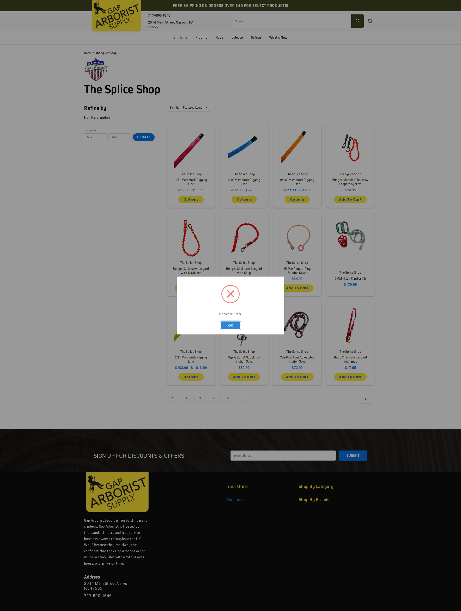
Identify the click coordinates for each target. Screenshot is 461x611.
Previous (448, 596)
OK (230, 325)
